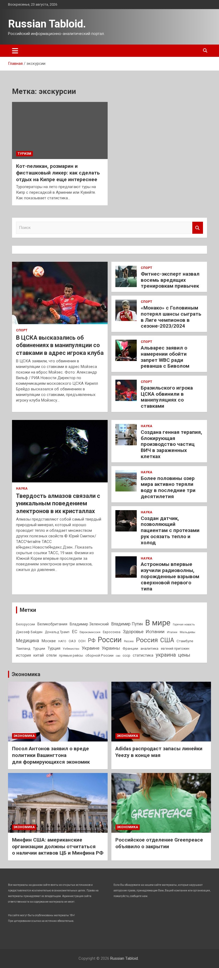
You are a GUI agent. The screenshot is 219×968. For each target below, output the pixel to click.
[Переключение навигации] (15, 51)
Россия (147, 640)
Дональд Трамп (57, 632)
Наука (22, 488)
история (23, 655)
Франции (130, 648)
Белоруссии (25, 624)
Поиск (197, 228)
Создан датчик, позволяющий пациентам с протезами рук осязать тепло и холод (170, 530)
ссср (126, 655)
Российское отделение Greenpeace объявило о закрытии (159, 843)
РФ (91, 640)
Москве (48, 640)
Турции (39, 648)
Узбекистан (71, 648)
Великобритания (52, 624)
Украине (90, 648)
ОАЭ (72, 641)
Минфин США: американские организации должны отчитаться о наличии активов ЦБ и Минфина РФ (57, 846)
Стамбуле (185, 641)
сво (118, 655)
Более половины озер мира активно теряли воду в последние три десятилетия (168, 487)
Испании (155, 631)
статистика (143, 655)
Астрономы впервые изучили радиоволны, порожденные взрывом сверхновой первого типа (170, 576)
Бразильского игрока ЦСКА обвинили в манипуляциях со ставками (167, 397)
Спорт (22, 330)
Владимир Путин (127, 623)
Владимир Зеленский (89, 624)
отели (51, 655)
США (167, 640)
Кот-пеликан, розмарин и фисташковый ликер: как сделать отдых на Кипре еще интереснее (58, 172)
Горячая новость (184, 624)
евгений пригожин (175, 648)
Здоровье (133, 631)
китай (38, 655)
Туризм (24, 154)
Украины (111, 648)
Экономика (26, 674)
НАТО (62, 641)
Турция (54, 648)
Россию (129, 641)
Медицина (27, 640)
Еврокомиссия (90, 632)
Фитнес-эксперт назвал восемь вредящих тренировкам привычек (170, 280)
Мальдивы (187, 632)
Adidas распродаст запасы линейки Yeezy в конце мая (158, 751)
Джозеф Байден (29, 632)
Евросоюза (111, 632)
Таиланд (23, 648)
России (110, 640)
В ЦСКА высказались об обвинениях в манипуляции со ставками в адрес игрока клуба (60, 345)
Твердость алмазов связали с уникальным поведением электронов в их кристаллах (58, 503)
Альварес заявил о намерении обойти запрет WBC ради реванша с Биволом (165, 357)
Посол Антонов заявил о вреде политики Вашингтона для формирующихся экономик (51, 755)
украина (166, 655)
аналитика (149, 648)
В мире (157, 622)
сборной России (99, 655)
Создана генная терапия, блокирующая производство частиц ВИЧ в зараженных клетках (171, 444)
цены (184, 655)
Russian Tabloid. (47, 24)
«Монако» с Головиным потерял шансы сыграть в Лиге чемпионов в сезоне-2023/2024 (171, 317)
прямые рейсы (71, 655)
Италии (172, 632)
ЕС (74, 631)
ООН (81, 641)
